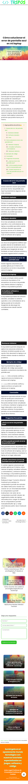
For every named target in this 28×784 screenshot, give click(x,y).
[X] (7, 513)
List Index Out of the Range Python (21, 521)
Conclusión (9, 156)
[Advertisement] (14, 20)
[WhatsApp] (15, 513)
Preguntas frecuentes (12, 158)
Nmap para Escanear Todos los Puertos (6, 520)
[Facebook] (3, 513)
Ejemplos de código (11, 154)
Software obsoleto (13, 135)
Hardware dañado (13, 133)
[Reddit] (23, 513)
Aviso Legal (8, 770)
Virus (9, 137)
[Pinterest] (11, 513)
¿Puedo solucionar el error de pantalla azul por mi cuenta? (15, 171)
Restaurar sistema (14, 151)
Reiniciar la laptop (13, 144)
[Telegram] (19, 513)
